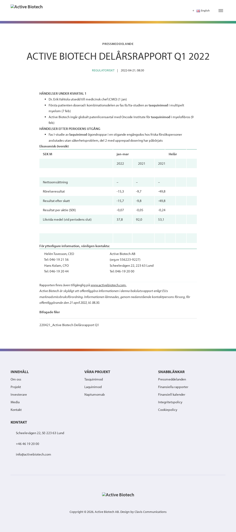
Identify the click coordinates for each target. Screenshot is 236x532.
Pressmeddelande (118, 43)
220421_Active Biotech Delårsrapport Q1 (69, 325)
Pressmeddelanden (172, 379)
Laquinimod (93, 387)
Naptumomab (94, 394)
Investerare (19, 394)
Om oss (16, 379)
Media (15, 402)
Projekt (16, 387)
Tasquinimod (93, 379)
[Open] (220, 10)
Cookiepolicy (167, 409)
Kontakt (16, 409)
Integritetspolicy (170, 402)
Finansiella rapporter (173, 387)
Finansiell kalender (171, 394)
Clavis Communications (151, 511)
